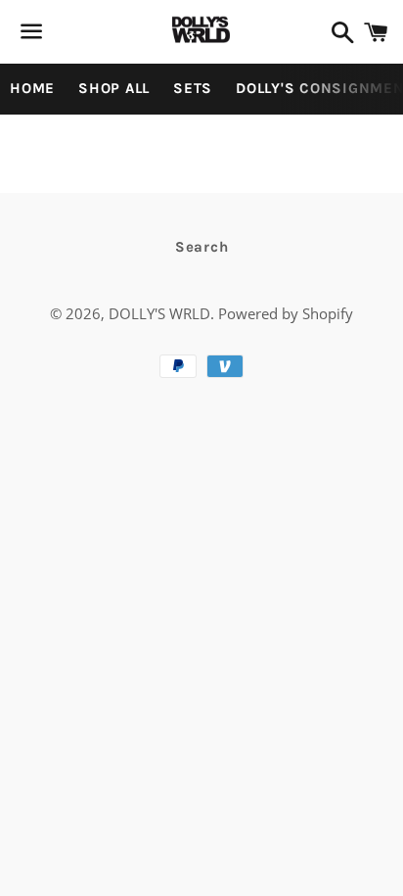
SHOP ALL (114, 88)
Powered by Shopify (285, 313)
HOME (32, 88)
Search (202, 247)
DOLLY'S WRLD (159, 313)
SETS (192, 88)
